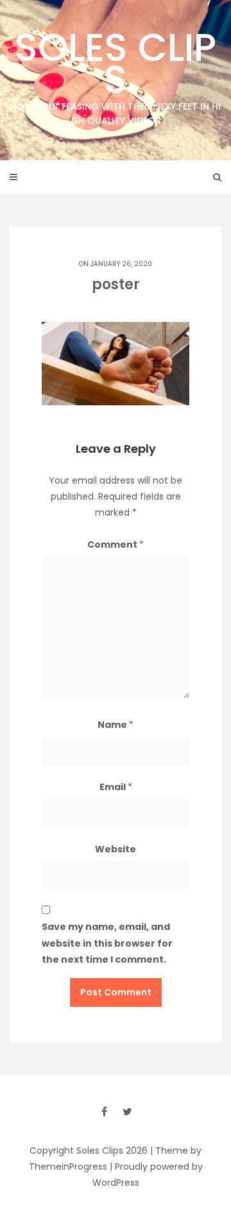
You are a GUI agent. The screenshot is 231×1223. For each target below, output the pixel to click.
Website (115, 849)
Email (115, 786)
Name (115, 724)
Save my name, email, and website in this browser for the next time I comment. (107, 942)
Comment (115, 544)
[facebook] (104, 1111)
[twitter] (127, 1111)
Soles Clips (115, 74)
